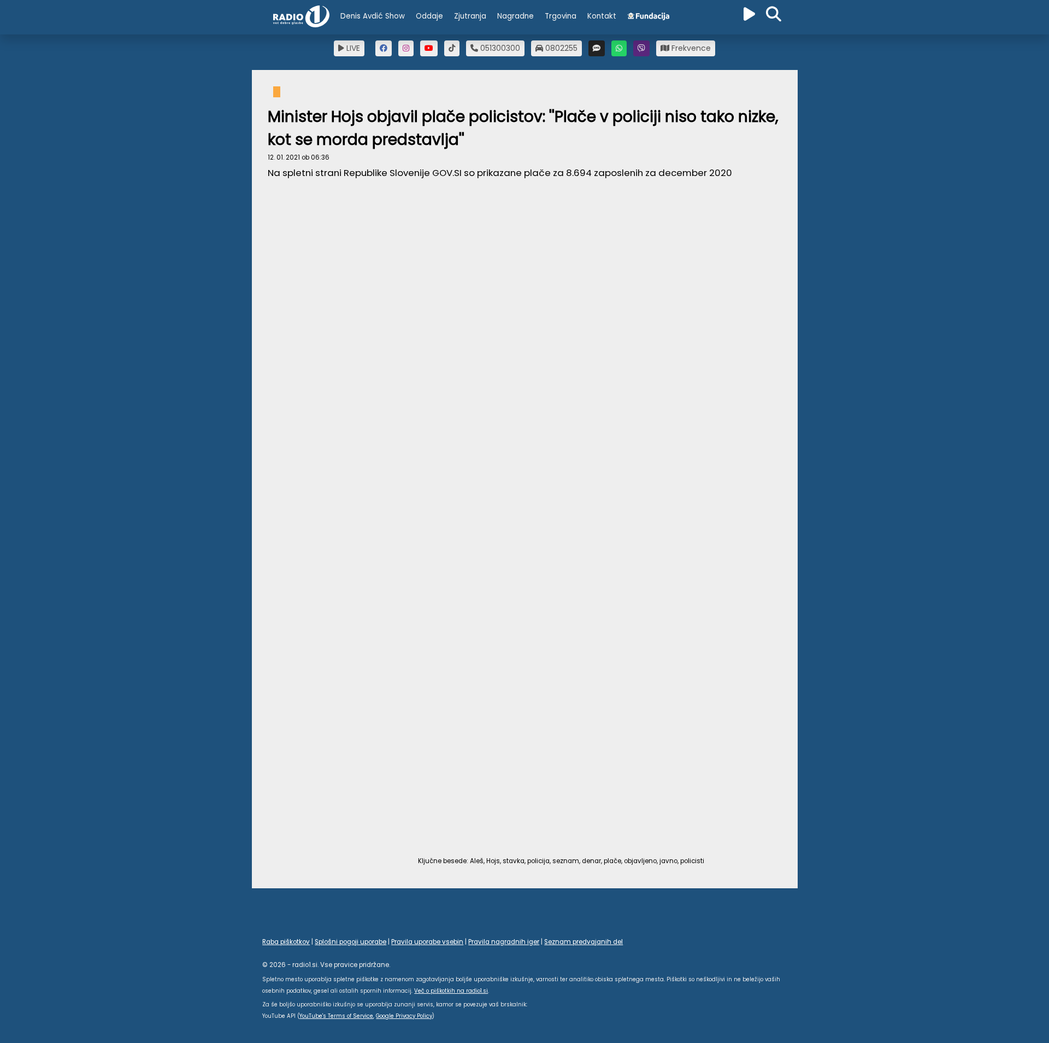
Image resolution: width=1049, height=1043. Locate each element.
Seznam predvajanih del (583, 941)
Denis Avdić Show (372, 16)
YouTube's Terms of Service (336, 1015)
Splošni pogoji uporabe (350, 941)
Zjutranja (470, 16)
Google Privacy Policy (404, 1015)
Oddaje (429, 16)
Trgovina (560, 16)
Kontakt (601, 16)
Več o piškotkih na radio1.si (451, 990)
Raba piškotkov (286, 941)
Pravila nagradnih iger (503, 941)
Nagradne (515, 16)
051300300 (499, 48)
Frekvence (690, 48)
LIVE (352, 48)
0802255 (560, 48)
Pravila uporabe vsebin (427, 941)
